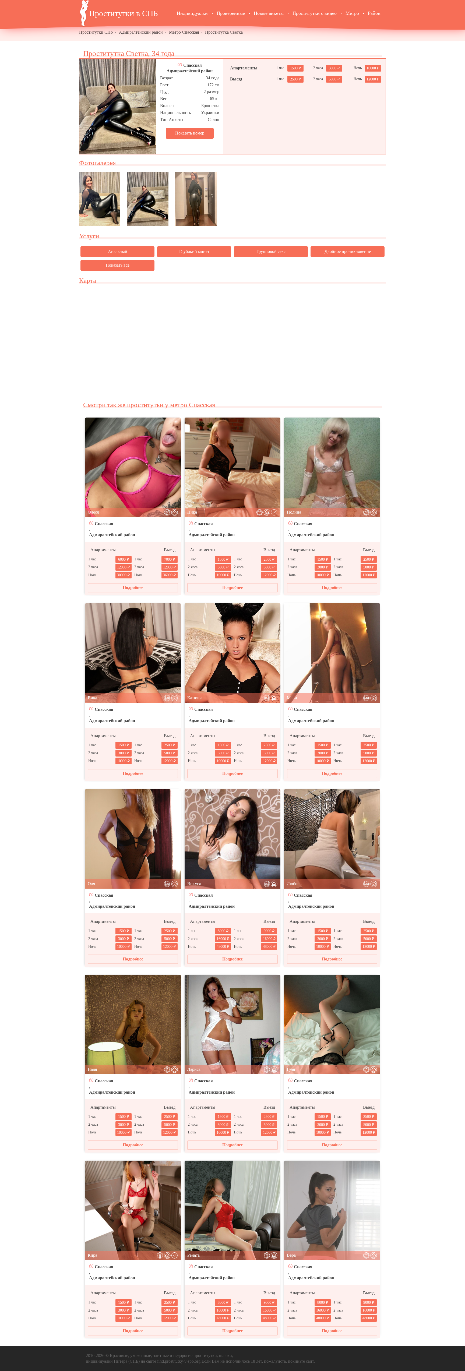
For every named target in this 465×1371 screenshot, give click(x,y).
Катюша (194, 697)
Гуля (291, 1069)
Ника (192, 512)
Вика (92, 697)
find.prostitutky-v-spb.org (178, 1361)
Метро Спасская (184, 32)
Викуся (194, 883)
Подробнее (133, 587)
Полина (294, 512)
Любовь (294, 883)
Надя (92, 1069)
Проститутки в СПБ (123, 13)
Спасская (192, 65)
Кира (92, 1255)
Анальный (117, 251)
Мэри (292, 697)
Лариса (193, 1069)
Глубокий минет (194, 251)
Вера (291, 1255)
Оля (91, 883)
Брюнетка (210, 105)
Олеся (93, 512)
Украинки (210, 112)
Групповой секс (271, 251)
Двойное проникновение (348, 251)
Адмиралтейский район (141, 32)
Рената (193, 1255)
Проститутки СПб (96, 32)
